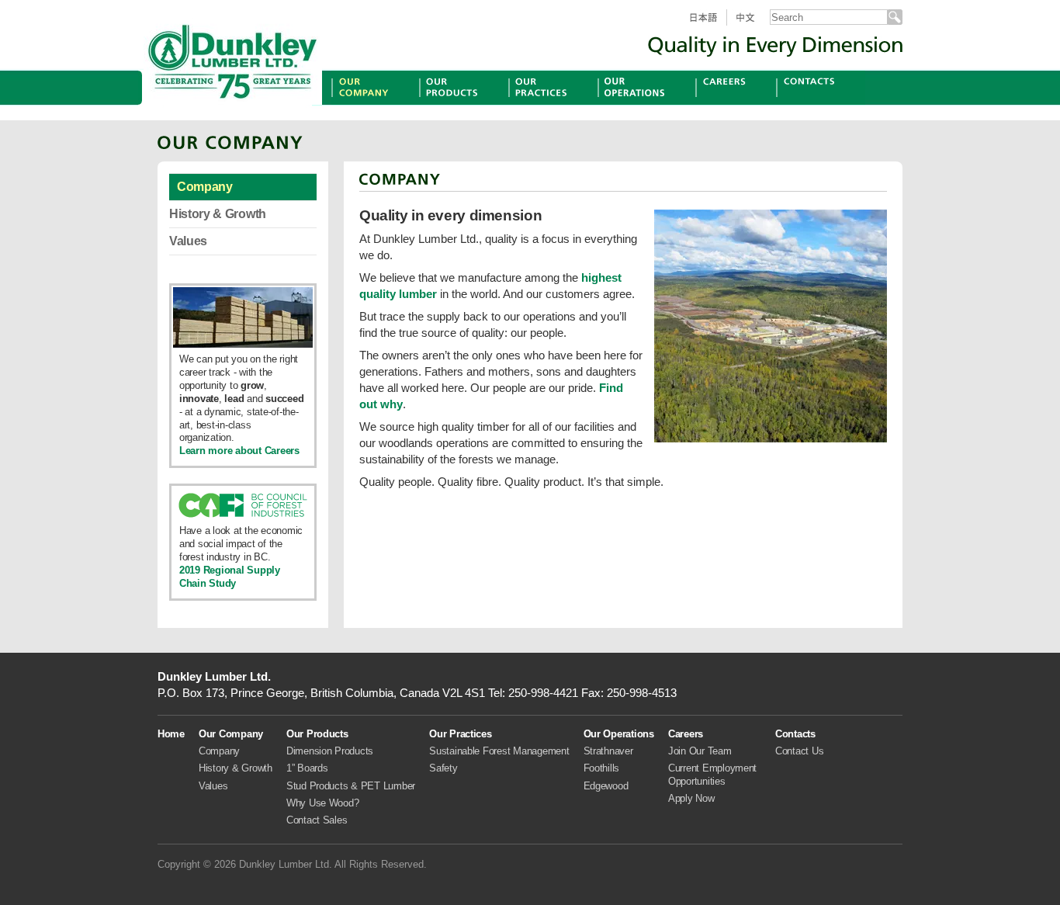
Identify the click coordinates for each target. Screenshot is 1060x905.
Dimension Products (329, 751)
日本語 (708, 25)
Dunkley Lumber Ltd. (233, 58)
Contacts (800, 104)
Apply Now (691, 798)
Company (205, 186)
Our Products (456, 104)
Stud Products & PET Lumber (350, 786)
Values (188, 241)
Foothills (602, 768)
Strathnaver (608, 751)
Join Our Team (700, 751)
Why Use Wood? (322, 803)
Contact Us (799, 751)
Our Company (369, 104)
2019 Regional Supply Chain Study (229, 576)
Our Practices (545, 104)
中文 (752, 25)
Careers (716, 104)
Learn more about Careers (239, 450)
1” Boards (307, 768)
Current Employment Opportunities (712, 774)
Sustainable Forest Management (499, 751)
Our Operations (640, 104)
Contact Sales (317, 820)
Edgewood (606, 786)
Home (171, 734)
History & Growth (217, 213)
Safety (443, 768)
